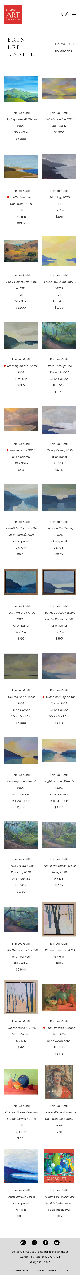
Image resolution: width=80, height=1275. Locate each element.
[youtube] (57, 1242)
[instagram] (34, 1242)
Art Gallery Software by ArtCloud (50, 1270)
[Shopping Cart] (67, 14)
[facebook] (45, 1242)
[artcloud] (23, 1242)
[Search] (61, 14)
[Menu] (74, 14)
